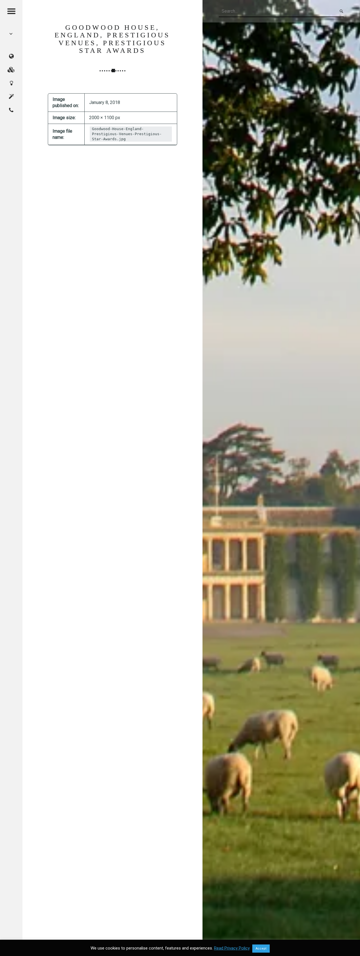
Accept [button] (261, 948)
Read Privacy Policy (232, 948)
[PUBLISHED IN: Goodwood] (11, 33)
